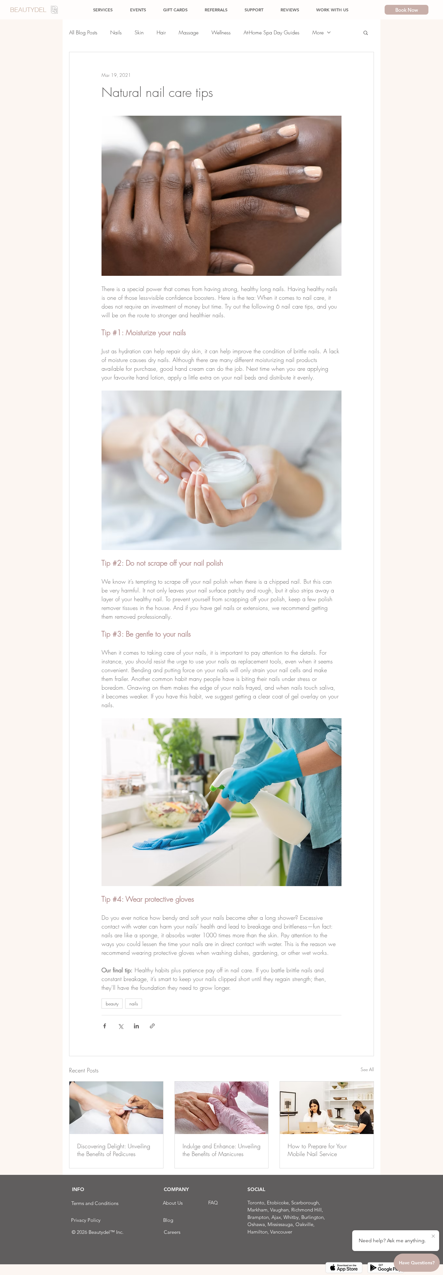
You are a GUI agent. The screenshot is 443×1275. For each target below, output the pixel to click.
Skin (139, 32)
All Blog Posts (83, 32)
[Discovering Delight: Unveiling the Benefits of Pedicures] (116, 1108)
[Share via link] (152, 1026)
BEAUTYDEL (28, 10)
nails (133, 1003)
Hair (161, 32)
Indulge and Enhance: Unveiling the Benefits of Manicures (221, 1150)
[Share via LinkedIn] (136, 1026)
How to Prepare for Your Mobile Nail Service (317, 1150)
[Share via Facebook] (105, 1026)
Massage (188, 32)
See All (367, 1069)
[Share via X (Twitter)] (120, 1026)
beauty (112, 1003)
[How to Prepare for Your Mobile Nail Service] (327, 1108)
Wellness (221, 32)
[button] (366, 32)
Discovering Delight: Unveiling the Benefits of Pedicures (113, 1150)
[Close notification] (433, 1236)
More (318, 32)
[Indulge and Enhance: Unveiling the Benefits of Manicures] (222, 1108)
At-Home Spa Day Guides (271, 32)
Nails (116, 32)
